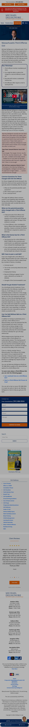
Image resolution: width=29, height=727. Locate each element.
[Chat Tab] (14, 363)
